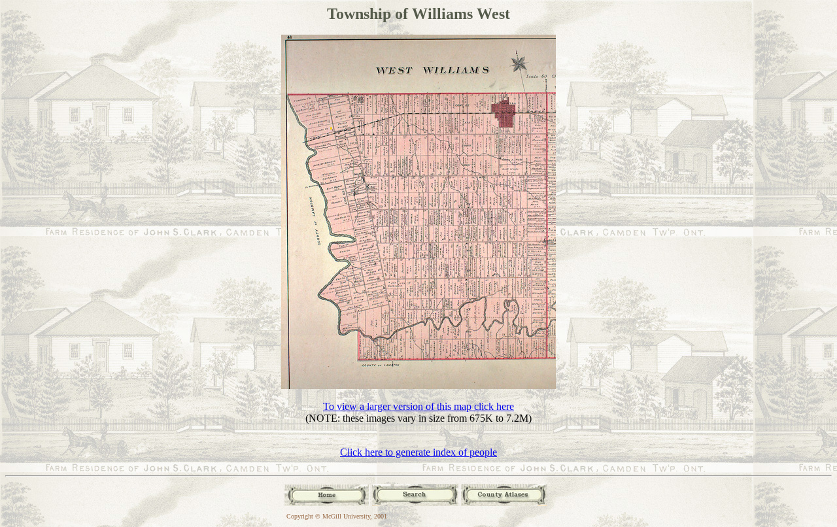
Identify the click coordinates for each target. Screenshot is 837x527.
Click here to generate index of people (418, 452)
